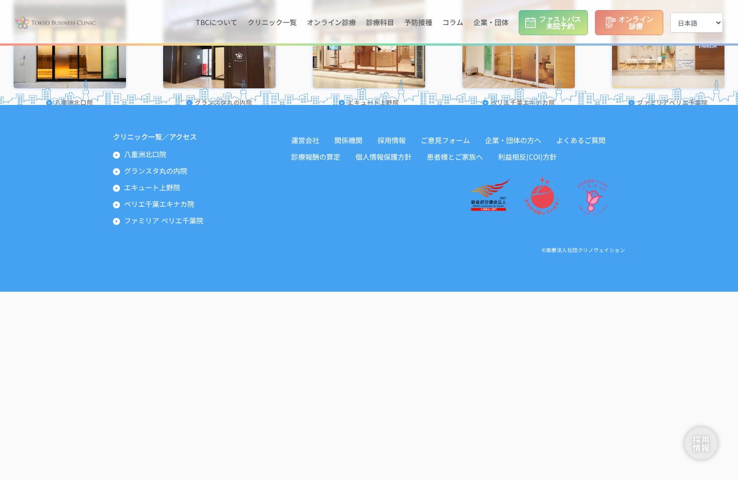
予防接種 (418, 22)
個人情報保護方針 (383, 157)
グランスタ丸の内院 (155, 171)
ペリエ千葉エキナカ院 (159, 204)
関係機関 (348, 140)
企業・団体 (491, 22)
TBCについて (216, 22)
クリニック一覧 (272, 22)
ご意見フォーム (445, 140)
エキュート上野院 (152, 187)
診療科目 (380, 22)
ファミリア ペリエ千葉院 (163, 220)
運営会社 (305, 140)
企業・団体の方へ (513, 140)
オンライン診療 (331, 22)
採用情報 (392, 140)
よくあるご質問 (580, 140)
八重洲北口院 (145, 154)
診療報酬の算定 (315, 157)
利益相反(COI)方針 (527, 157)
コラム (452, 22)
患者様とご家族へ (455, 157)
